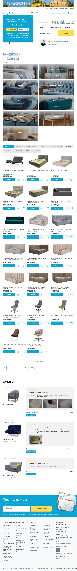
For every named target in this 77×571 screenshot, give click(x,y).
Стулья (28, 150)
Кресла (68, 146)
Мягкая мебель (54, 27)
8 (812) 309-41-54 (62, 531)
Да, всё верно (11, 29)
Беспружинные (34, 547)
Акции (18, 525)
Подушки (33, 536)
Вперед (32, 368)
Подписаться (41, 509)
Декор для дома (45, 33)
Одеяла (45, 536)
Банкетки (8, 150)
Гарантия (61, 8)
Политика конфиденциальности (10, 542)
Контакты (64, 12)
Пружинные (33, 550)
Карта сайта (7, 553)
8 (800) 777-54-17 (62, 524)
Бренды (66, 33)
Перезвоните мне (42, 22)
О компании (49, 8)
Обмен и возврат (69, 8)
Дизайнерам (20, 549)
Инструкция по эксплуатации (8, 556)
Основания (18, 150)
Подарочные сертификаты (20, 541)
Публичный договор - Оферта (7, 538)
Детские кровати (31, 146)
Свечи (37, 150)
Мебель (67, 27)
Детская (41, 27)
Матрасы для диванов (47, 528)
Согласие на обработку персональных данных (7, 548)
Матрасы (32, 525)
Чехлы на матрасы (46, 533)
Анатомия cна (12, 568)
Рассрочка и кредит (20, 545)
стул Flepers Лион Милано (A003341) (62, 315)
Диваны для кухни (56, 146)
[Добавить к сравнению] (18, 179)
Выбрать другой (23, 29)
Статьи (18, 538)
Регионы (5, 560)
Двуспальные (47, 547)
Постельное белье (33, 540)
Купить (9, 179)
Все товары (8, 146)
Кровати (19, 146)
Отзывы (56, 8)
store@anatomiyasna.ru (63, 543)
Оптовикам (71, 12)
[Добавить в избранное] (23, 179)
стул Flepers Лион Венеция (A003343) (14, 344)
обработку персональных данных (47, 514)
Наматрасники (34, 532)
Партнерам (71, 17)
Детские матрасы (32, 528)
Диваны (43, 146)
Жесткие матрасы (46, 544)
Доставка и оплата (55, 12)
